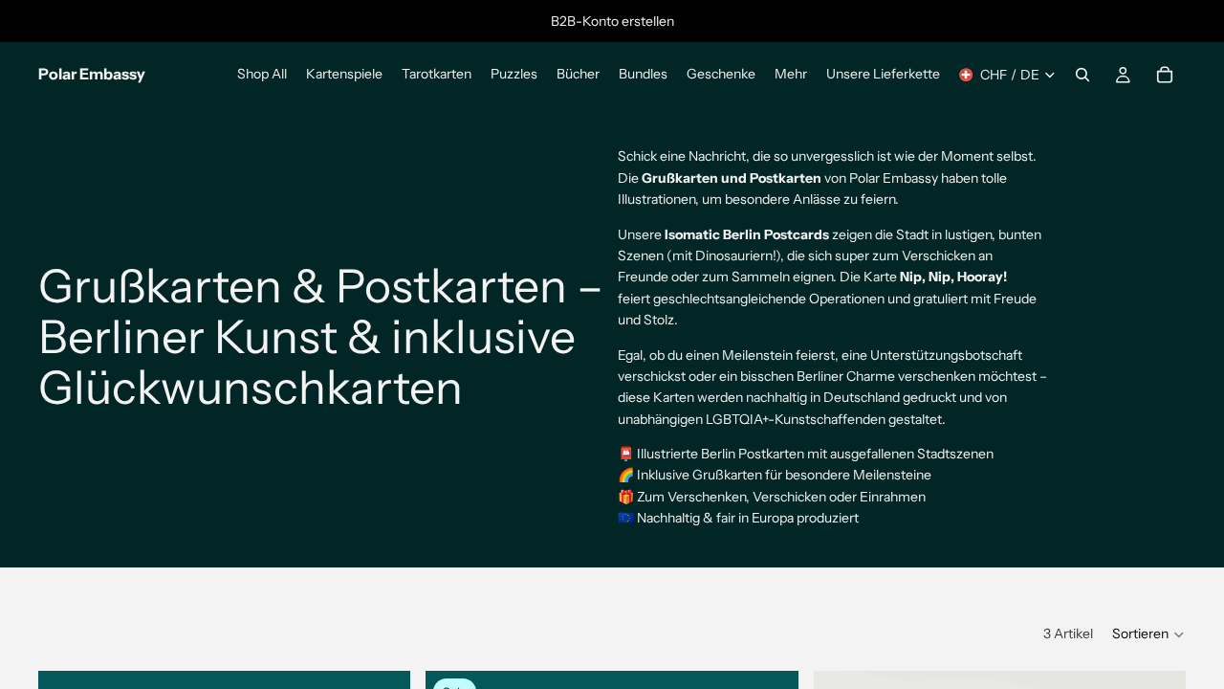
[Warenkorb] (1165, 75)
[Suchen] (1082, 75)
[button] (1149, 634)
